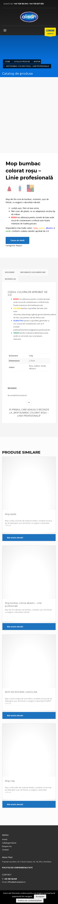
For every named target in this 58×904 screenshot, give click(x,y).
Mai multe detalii (15, 537)
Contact (5, 849)
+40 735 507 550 (36, 4)
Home (7, 61)
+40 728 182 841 (21, 4)
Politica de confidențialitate (30, 901)
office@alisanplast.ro (16, 882)
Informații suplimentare (32, 272)
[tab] (9, 272)
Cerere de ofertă (17, 240)
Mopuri (37, 61)
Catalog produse (22, 61)
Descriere (9, 272)
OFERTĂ (50, 32)
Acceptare (40, 896)
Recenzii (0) (10, 279)
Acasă (4, 839)
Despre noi (7, 846)
